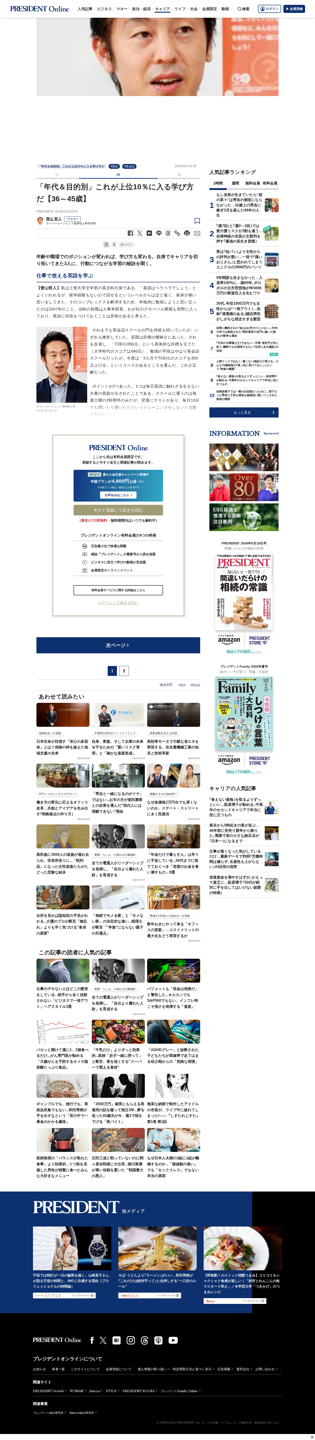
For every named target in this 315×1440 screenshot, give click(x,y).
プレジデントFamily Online (179, 1391)
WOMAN (76, 1391)
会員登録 (296, 9)
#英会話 (129, 166)
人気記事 (85, 9)
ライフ (180, 9)
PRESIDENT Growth (48, 1391)
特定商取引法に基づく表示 (192, 1369)
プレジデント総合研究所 (48, 1412)
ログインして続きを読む (118, 603)
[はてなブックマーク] (117, 1340)
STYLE (111, 1391)
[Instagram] (131, 1340)
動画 (225, 9)
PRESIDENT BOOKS (139, 1391)
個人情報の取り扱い (152, 1369)
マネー (122, 9)
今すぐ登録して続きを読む (118, 510)
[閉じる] (312, 1437)
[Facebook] (92, 1340)
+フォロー (72, 218)
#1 (57, 174)
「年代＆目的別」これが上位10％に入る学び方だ (71, 166)
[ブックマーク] (197, 221)
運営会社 (242, 1369)
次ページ (126, 244)
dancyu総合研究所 (81, 1412)
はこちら (244, 651)
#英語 (114, 166)
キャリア (162, 9)
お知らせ (39, 1369)
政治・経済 (141, 9)
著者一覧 (58, 1369)
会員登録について (119, 1369)
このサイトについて (85, 1369)
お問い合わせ (265, 1369)
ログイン (272, 9)
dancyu (94, 1391)
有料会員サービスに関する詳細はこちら (118, 590)
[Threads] (144, 1340)
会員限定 (209, 9)
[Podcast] (158, 1340)
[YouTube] (173, 1340)
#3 (179, 174)
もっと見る (242, 412)
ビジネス (104, 9)
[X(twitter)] (103, 1340)
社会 (194, 9)
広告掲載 (223, 1369)
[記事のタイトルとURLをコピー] (177, 233)
